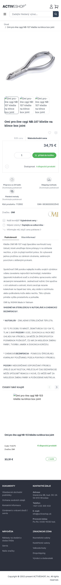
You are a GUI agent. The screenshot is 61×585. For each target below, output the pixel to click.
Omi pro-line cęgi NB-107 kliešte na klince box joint (30, 27)
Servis (5, 545)
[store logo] (14, 6)
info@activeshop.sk (42, 514)
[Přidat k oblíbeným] (49, 133)
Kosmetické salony (41, 537)
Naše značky (8, 551)
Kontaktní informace (11, 505)
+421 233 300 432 (42, 506)
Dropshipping (39, 553)
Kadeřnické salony (41, 543)
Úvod (6, 24)
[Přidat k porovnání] (56, 133)
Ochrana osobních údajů (13, 500)
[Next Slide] (57, 387)
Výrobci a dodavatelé (43, 558)
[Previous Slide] (49, 387)
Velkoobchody (39, 548)
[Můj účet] (51, 6)
